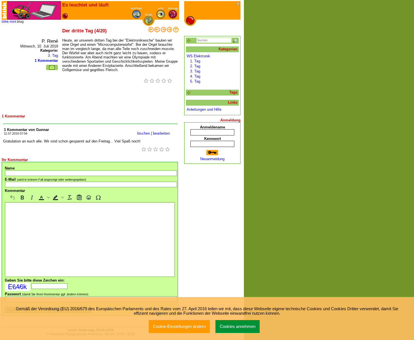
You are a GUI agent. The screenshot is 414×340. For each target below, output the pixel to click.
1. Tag (195, 61)
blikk (5, 22)
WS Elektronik (198, 56)
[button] (44, 197)
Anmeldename (212, 127)
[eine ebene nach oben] (176, 31)
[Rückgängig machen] (12, 197)
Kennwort (212, 139)
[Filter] (189, 41)
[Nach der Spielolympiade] (163, 31)
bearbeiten (161, 133)
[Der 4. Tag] (157, 31)
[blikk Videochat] (4, 10)
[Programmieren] (151, 31)
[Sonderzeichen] (98, 197)
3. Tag (53, 55)
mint (13, 22)
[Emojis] (89, 197)
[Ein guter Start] (169, 31)
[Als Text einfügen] (79, 197)
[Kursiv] (32, 197)
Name (10, 168)
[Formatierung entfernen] (69, 197)
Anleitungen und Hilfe (204, 109)
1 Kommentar (46, 60)
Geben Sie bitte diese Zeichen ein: (34, 280)
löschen (143, 133)
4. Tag (195, 76)
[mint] (34, 10)
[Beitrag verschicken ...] (52, 67)
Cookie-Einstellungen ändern (179, 326)
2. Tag (195, 66)
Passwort (46, 294)
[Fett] (22, 197)
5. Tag (195, 81)
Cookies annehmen (237, 326)
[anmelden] (212, 153)
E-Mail (45, 179)
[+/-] (189, 93)
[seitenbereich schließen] (238, 4)
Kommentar (15, 191)
